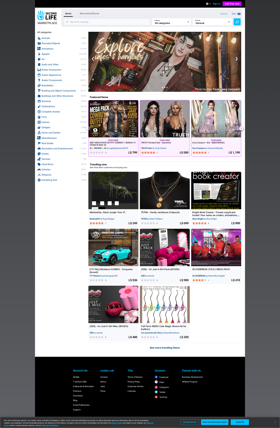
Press (102, 391)
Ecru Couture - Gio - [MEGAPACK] (208, 142)
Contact (103, 377)
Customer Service (136, 386)
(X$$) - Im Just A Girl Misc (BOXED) (109, 326)
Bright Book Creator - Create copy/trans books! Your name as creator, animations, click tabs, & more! (215, 215)
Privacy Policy (134, 382)
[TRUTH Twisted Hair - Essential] (165, 118)
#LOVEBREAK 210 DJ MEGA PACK (211, 269)
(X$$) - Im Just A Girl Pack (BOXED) (160, 269)
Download (78, 395)
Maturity (197, 20)
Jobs (102, 386)
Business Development (192, 377)
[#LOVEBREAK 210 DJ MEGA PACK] (216, 247)
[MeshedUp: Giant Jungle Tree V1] (113, 190)
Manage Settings (189, 422)
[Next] (241, 128)
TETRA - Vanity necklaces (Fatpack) (160, 212)
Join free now (232, 3)
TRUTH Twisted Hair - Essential (156, 142)
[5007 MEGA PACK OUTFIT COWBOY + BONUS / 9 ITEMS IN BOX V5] (113, 118)
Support (76, 409)
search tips (223, 14)
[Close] (275, 422)
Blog (75, 400)
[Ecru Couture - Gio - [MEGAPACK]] (216, 118)
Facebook (163, 377)
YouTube (163, 397)
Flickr (161, 382)
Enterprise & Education (83, 386)
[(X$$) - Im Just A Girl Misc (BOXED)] (113, 304)
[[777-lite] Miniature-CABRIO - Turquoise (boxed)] (113, 247)
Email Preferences (81, 405)
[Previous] (88, 128)
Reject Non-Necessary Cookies (215, 422)
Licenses (132, 391)
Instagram (164, 387)
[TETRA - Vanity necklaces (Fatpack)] (165, 190)
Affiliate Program (189, 382)
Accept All (240, 422)
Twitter (162, 392)
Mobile (76, 377)
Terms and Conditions (49, 425)
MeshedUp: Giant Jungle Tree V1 (107, 212)
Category (157, 20)
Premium (77, 391)
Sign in (216, 3)
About (103, 382)
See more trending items (165, 347)
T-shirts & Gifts (79, 382)
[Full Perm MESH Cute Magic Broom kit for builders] (165, 304)
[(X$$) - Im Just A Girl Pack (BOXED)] (165, 247)
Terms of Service (135, 377)
